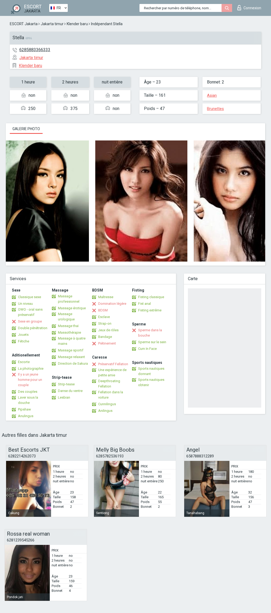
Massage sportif (70, 350)
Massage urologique (66, 316)
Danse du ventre (70, 391)
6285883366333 (34, 49)
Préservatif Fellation (113, 364)
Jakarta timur (52, 24)
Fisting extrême (149, 310)
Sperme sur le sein (152, 342)
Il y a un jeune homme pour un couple (30, 379)
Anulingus (25, 416)
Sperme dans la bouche (150, 332)
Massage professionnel (68, 298)
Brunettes (215, 108)
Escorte (24, 362)
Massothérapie (69, 332)
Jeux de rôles (108, 330)
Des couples (27, 392)
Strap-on (104, 323)
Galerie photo (26, 129)
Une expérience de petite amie (112, 372)
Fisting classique (151, 297)
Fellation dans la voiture (110, 394)
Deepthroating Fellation (109, 383)
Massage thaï (68, 326)
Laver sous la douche (28, 400)
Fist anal (144, 304)
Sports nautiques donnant (151, 371)
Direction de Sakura (73, 363)
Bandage (105, 337)
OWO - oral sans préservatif (30, 312)
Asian (212, 95)
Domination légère (112, 304)
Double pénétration (32, 328)
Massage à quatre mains (71, 341)
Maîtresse (105, 297)
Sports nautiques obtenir (151, 382)
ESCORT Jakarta (24, 24)
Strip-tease (66, 384)
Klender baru (77, 24)
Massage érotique (72, 308)
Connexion (252, 8)
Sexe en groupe (30, 321)
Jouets (23, 335)
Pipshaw (24, 409)
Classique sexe (29, 297)
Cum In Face (147, 349)
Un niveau (25, 304)
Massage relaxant (71, 357)
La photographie (30, 369)
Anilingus (105, 411)
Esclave (104, 317)
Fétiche (23, 341)
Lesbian (64, 397)
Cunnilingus (107, 404)
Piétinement (107, 343)
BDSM (103, 310)
